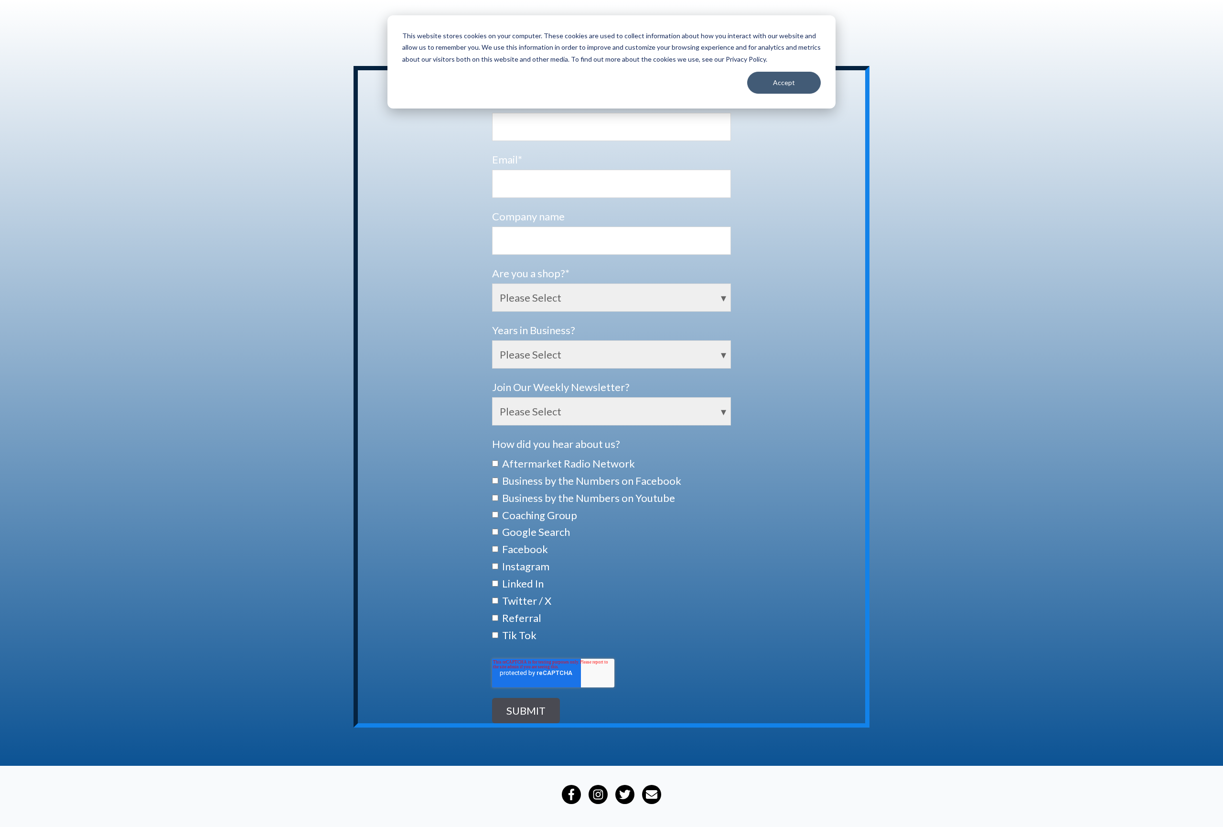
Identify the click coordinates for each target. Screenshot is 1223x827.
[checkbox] (611, 548)
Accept (784, 82)
